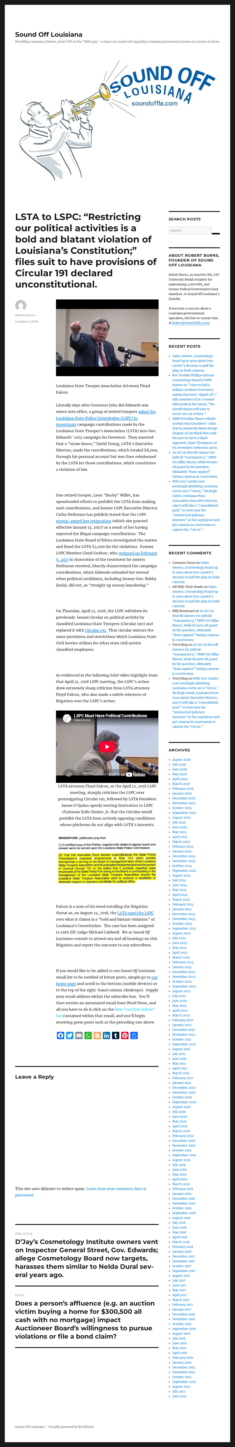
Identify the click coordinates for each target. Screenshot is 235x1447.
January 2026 (182, 793)
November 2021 (183, 1035)
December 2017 (183, 1256)
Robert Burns (25, 315)
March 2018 (181, 1242)
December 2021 (183, 1030)
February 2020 (182, 1136)
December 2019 (183, 1141)
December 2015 (183, 1367)
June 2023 (179, 943)
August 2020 (181, 1107)
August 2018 (181, 1218)
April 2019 (179, 1179)
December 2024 (183, 856)
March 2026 (181, 784)
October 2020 (182, 1097)
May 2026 (179, 774)
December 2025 (183, 798)
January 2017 (181, 1310)
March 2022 (181, 1015)
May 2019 (179, 1174)
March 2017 (181, 1300)
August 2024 (181, 875)
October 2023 (182, 924)
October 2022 (182, 982)
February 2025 (182, 847)
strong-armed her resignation (83, 521)
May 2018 (179, 1232)
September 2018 (184, 1213)
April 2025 (179, 837)
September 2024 (184, 871)
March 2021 (181, 1073)
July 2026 (179, 765)
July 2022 (179, 996)
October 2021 (181, 1039)
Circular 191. (96, 630)
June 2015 (179, 1396)
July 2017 (178, 1281)
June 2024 (179, 885)
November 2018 (183, 1203)
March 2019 (181, 1184)
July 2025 (179, 822)
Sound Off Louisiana (48, 34)
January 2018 (181, 1252)
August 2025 (181, 818)
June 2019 (179, 1170)
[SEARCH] (216, 233)
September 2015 (184, 1382)
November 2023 (183, 919)
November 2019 (183, 1146)
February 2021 (182, 1078)
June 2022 (179, 1001)
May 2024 (179, 890)
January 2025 (182, 851)
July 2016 (179, 1338)
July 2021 (178, 1054)
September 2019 (184, 1155)
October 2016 (182, 1324)
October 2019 (182, 1150)
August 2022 (181, 991)
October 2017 (181, 1266)
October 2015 (181, 1377)
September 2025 (184, 813)
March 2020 (181, 1131)
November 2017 (183, 1261)
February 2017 (182, 1305)
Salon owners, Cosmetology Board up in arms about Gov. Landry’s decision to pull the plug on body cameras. (196, 572)
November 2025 (184, 803)
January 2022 (182, 1025)
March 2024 (181, 900)
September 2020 (184, 1102)
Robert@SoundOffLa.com (191, 323)
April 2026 (180, 779)
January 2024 (182, 909)
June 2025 (179, 827)
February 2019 (182, 1189)
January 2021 (181, 1083)
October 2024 (182, 866)
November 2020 (184, 1092)
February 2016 (182, 1358)
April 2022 (179, 1011)
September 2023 (184, 929)
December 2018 (183, 1199)
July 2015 (178, 1391)
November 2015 (183, 1372)
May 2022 (179, 1006)
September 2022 (184, 986)
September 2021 (184, 1044)
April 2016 (179, 1353)
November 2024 (184, 861)
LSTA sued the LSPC (136, 913)
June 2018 (179, 1228)
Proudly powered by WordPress (71, 1427)
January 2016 (181, 1363)
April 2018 (179, 1237)
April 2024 (179, 895)
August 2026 (181, 760)
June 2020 (179, 1117)
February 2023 (182, 962)
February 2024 (182, 904)
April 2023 (179, 953)
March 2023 (181, 957)
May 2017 (179, 1290)
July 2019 (179, 1165)
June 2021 (179, 1059)
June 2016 (179, 1343)
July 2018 (178, 1223)
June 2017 (179, 1285)
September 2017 (184, 1271)
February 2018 (182, 1247)
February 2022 (182, 1020)
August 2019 (181, 1160)
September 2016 (184, 1329)
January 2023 (181, 967)
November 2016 (183, 1319)
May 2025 (179, 832)
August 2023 (181, 933)
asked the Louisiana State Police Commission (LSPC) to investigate (106, 418)
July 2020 (179, 1112)
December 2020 (183, 1088)
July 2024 (179, 880)
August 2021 (181, 1049)
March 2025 (181, 842)
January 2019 (181, 1194)
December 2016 (183, 1314)
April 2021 (179, 1068)
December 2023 (183, 914)
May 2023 (179, 948)
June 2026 (179, 769)
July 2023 (179, 938)
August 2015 (181, 1387)
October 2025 (182, 808)
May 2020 (179, 1121)
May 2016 (179, 1348)
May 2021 (179, 1064)
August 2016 (181, 1334)
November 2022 (184, 977)
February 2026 (183, 789)
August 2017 (181, 1276)
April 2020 (179, 1126)
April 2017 (179, 1295)
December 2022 (183, 972)
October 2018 (181, 1208)
